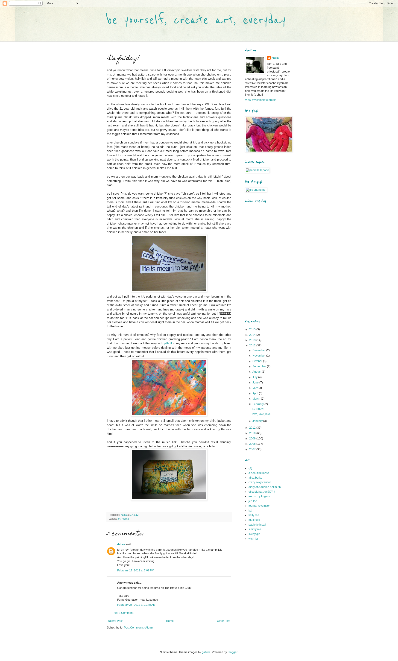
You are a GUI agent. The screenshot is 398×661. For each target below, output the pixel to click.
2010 (252, 433)
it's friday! (257, 408)
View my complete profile (260, 100)
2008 (252, 443)
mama (125, 518)
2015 (252, 329)
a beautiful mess (259, 473)
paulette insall (257, 524)
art (118, 518)
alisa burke (255, 477)
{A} (250, 468)
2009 (252, 438)
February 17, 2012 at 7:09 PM (135, 570)
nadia (275, 57)
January (257, 421)
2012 (252, 345)
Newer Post (115, 621)
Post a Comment (123, 612)
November (259, 355)
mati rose (254, 519)
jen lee (253, 501)
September (259, 366)
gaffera (206, 652)
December (259, 350)
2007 (252, 449)
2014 (252, 334)
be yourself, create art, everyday (196, 20)
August (257, 371)
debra (121, 544)
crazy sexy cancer (260, 482)
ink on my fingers (259, 496)
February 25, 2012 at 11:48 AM (136, 604)
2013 (252, 340)
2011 (252, 427)
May (255, 387)
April (255, 393)
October (257, 361)
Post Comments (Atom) (138, 627)
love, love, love (261, 414)
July (255, 377)
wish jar (253, 538)
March (256, 398)
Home (170, 621)
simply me (255, 529)
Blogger (232, 652)
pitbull (168, 343)
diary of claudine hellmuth (265, 487)
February (258, 404)
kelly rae (254, 515)
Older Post (223, 621)
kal (250, 510)
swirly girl (254, 534)
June (255, 382)
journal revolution (259, 505)
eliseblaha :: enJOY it (262, 491)
